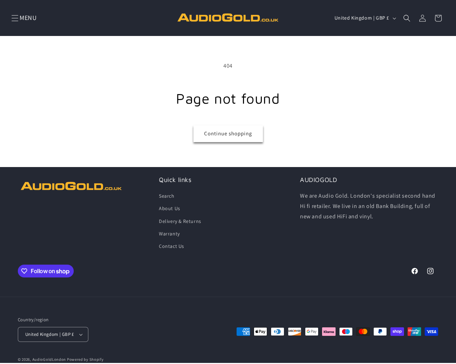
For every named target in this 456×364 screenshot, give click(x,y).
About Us (169, 208)
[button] (15, 18)
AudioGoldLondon (49, 359)
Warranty (169, 233)
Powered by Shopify (85, 359)
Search (167, 196)
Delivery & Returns (180, 221)
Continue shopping (228, 133)
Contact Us (171, 246)
